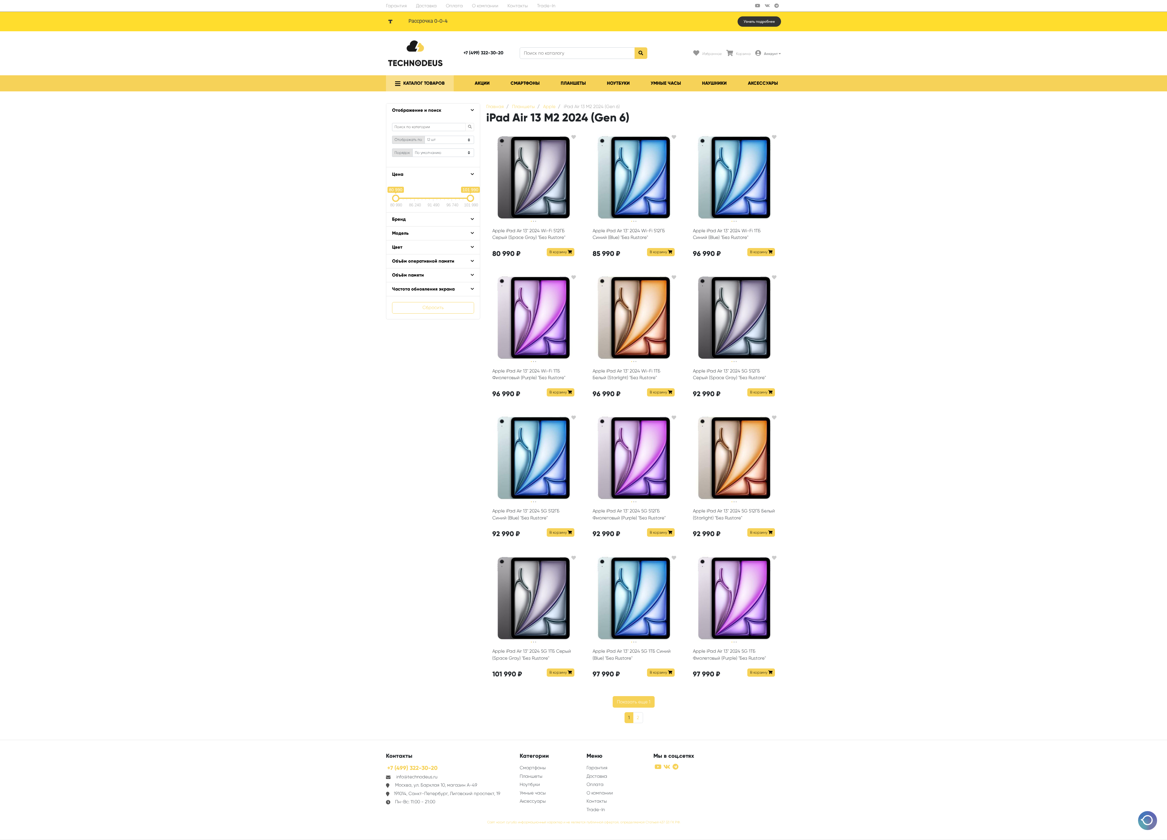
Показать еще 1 (633, 702)
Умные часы (666, 83)
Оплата (454, 6)
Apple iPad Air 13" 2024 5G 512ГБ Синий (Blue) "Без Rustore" (525, 514)
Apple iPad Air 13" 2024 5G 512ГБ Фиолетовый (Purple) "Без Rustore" (629, 514)
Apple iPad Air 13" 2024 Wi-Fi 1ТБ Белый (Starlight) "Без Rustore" (626, 374)
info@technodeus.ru (416, 777)
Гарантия (396, 6)
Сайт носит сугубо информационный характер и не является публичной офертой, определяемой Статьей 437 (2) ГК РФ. (583, 822)
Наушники (714, 83)
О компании (485, 6)
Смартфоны (525, 83)
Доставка (426, 6)
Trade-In (546, 6)
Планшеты (573, 83)
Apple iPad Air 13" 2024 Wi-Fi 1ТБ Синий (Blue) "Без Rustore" (727, 234)
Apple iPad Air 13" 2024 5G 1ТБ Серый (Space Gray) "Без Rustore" (531, 654)
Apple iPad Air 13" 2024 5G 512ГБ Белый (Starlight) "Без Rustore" (734, 514)
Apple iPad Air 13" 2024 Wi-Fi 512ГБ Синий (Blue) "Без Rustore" (629, 234)
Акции (482, 83)
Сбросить (433, 307)
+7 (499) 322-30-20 (483, 53)
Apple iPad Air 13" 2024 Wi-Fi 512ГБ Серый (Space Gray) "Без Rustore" (528, 234)
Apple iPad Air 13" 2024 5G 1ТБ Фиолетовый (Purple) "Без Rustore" (729, 654)
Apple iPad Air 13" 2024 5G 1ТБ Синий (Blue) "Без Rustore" (632, 654)
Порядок (402, 153)
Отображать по (408, 140)
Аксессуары (763, 83)
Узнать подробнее (759, 21)
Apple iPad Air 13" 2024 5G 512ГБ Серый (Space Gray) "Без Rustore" (729, 374)
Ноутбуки (618, 83)
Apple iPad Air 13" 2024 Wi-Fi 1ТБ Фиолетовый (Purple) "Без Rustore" (528, 374)
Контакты (518, 6)
